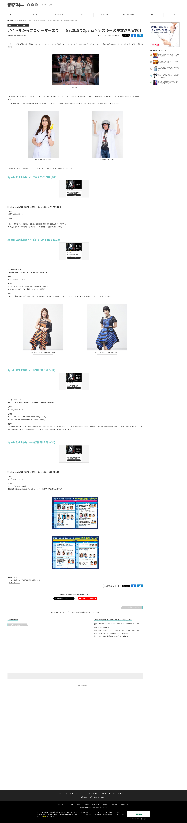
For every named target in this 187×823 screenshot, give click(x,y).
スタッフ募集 (113, 804)
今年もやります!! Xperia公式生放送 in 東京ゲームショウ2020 (111, 636)
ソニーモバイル (14, 583)
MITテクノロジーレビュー (99, 797)
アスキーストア (81, 15)
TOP (128, 15)
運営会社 (86, 804)
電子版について (125, 804)
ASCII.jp (85, 797)
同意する (139, 814)
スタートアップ (35, 15)
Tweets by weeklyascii (83, 685)
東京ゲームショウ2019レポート (18, 25)
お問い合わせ (95, 804)
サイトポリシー (62, 804)
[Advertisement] (144, 5)
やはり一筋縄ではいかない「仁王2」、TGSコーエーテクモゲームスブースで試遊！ (117, 630)
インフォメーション (105, 15)
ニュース (175, 15)
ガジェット (20, 20)
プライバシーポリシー (75, 804)
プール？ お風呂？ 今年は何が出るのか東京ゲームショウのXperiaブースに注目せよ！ (117, 624)
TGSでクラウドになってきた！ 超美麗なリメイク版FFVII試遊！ (111, 633)
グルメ (12, 15)
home (11, 20)
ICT (58, 15)
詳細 (44, 817)
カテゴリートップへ (133, 607)
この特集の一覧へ (18, 625)
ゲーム (90, 794)
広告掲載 (105, 804)
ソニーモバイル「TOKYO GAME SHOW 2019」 (25, 580)
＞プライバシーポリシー (138, 819)
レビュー (151, 15)
